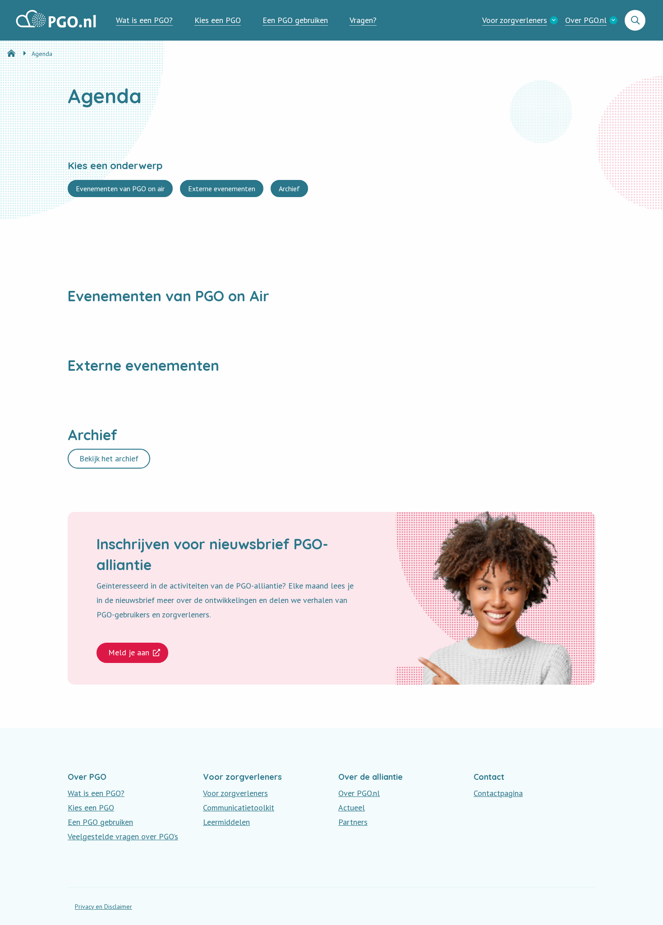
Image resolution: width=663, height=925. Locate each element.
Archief (289, 190)
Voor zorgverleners (514, 20)
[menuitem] (144, 20)
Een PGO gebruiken (295, 20)
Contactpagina (498, 793)
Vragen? (363, 20)
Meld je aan (128, 652)
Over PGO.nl (586, 20)
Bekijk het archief (108, 458)
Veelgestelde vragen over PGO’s (123, 836)
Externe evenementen (221, 190)
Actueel (351, 807)
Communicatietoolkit (238, 807)
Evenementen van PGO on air (120, 190)
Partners (353, 822)
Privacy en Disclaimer (103, 906)
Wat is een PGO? (144, 20)
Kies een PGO (217, 20)
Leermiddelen (226, 822)
